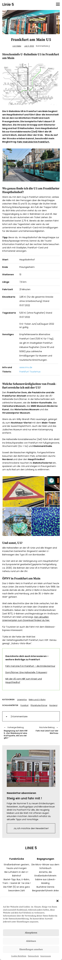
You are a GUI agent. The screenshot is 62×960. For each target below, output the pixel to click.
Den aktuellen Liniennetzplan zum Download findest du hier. (26, 618)
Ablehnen (31, 941)
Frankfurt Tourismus (29, 371)
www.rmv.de (25, 367)
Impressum (45, 956)
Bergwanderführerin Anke (45, 890)
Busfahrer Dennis (45, 886)
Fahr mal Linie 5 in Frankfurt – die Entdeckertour (30, 666)
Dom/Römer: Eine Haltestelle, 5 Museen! (26, 672)
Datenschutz (33, 956)
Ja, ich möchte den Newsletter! (31, 828)
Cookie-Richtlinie (18, 956)
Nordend (53, 705)
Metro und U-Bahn (37, 699)
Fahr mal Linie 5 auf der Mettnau (46, 730)
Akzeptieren (31, 932)
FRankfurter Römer (39, 705)
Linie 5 (8, 4)
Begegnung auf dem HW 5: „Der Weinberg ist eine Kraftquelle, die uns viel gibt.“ (15, 732)
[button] (57, 900)
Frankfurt (24, 705)
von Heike (16, 46)
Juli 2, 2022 (29, 46)
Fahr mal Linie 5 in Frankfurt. (33, 141)
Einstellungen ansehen (31, 949)
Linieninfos (22, 699)
